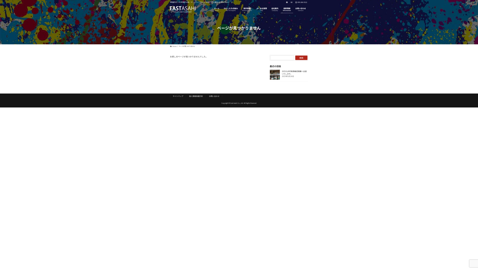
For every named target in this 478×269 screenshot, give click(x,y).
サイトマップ (178, 96)
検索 (301, 57)
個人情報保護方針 (196, 96)
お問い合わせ (214, 96)
